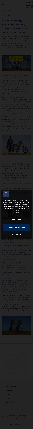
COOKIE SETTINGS (16, 234)
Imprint (19, 212)
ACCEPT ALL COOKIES (16, 227)
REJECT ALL (16, 219)
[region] (16, 214)
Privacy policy (15, 212)
